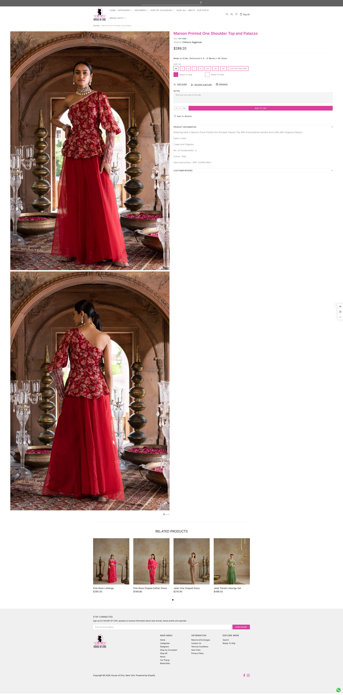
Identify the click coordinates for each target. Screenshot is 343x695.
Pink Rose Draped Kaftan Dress (230, 588)
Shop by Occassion (168, 650)
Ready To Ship (229, 643)
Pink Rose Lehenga (184, 588)
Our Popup (165, 660)
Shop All (163, 653)
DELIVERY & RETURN (203, 85)
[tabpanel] (111, 568)
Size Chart (195, 650)
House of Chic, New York (99, 14)
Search (226, 640)
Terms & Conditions (199, 646)
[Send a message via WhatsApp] (338, 690)
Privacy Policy (197, 653)
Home (96, 25)
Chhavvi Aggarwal (192, 42)
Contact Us (196, 643)
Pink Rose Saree (142, 588)
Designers (164, 646)
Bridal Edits (165, 663)
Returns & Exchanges (200, 640)
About (162, 656)
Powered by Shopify (145, 675)
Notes (177, 91)
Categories (165, 643)
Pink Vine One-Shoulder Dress (109, 588)
